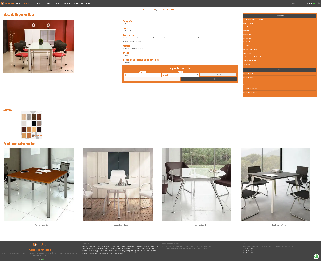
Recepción (123, 247)
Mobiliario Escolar (149, 247)
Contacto (89, 3)
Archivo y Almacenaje (127, 248)
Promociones (58, 3)
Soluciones (67, 3)
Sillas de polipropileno (129, 252)
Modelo (180, 71)
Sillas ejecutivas (146, 248)
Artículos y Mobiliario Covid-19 (113, 248)
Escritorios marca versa (143, 250)
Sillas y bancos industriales (117, 254)
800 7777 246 (162, 9)
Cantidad (142, 71)
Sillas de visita (103, 250)
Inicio (18, 3)
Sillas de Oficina (105, 247)
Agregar (218, 75)
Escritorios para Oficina (89, 248)
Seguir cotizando (152, 79)
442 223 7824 (176, 9)
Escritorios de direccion (115, 250)
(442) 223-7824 (249, 250)
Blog (82, 3)
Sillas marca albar (92, 254)
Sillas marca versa (105, 252)
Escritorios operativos (142, 252)
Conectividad (99, 248)
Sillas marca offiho (94, 252)
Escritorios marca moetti (129, 250)
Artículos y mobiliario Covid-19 (41, 3)
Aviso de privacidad (248, 254)
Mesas (156, 247)
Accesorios (138, 248)
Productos (25, 3)
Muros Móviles (139, 247)
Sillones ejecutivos (93, 250)
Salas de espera (115, 247)
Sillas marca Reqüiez (116, 252)
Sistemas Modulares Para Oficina (91, 247)
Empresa (75, 3)
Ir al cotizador (208, 79)
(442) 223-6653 (248, 252)
